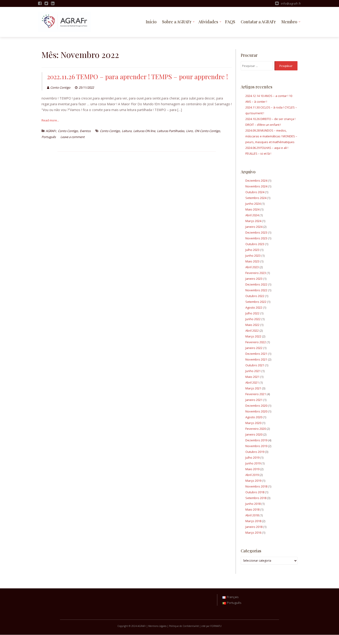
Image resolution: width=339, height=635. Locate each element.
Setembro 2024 (255, 198)
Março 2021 (253, 388)
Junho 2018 (253, 504)
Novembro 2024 (256, 186)
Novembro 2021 (256, 359)
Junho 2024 (253, 204)
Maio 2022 (252, 325)
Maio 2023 (252, 261)
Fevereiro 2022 (255, 342)
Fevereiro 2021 (255, 394)
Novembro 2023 (256, 238)
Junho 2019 (253, 463)
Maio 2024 (252, 209)
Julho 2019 (252, 457)
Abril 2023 (252, 267)
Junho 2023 (253, 255)
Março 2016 (253, 532)
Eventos (85, 131)
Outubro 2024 (254, 192)
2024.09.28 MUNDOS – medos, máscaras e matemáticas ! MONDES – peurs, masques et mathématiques (271, 136)
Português (49, 137)
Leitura (126, 131)
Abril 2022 (252, 330)
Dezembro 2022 (256, 284)
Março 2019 (253, 481)
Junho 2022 (253, 319)
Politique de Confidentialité (184, 626)
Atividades (208, 21)
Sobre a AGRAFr (176, 21)
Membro (289, 21)
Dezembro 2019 (256, 440)
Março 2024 (253, 221)
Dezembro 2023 (256, 232)
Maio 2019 (252, 469)
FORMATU (216, 626)
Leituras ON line (144, 131)
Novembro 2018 (256, 486)
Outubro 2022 (254, 296)
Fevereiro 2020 (255, 429)
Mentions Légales (157, 626)
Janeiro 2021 (253, 400)
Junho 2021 (253, 371)
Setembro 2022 (255, 302)
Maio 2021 (252, 377)
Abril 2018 (252, 515)
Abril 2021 (252, 382)
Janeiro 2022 (253, 348)
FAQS (230, 21)
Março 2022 (253, 336)
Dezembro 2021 (256, 354)
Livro (189, 131)
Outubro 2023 (254, 244)
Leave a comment (72, 137)
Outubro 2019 (254, 452)
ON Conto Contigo (207, 131)
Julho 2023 (252, 250)
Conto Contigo (60, 87)
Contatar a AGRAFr (258, 21)
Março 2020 (253, 423)
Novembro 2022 (256, 290)
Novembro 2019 (256, 446)
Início (151, 21)
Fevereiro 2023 (255, 273)
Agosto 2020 (253, 417)
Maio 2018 (252, 509)
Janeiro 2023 (253, 279)
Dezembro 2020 (256, 405)
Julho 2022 (252, 313)
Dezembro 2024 (256, 180)
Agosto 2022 (253, 307)
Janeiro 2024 (253, 227)
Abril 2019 (252, 475)
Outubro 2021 (254, 365)
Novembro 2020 (256, 411)
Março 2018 (253, 521)
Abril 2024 (252, 215)
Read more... (50, 120)
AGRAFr (51, 131)
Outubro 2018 (254, 492)
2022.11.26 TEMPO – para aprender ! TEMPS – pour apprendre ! (137, 76)
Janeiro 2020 (253, 434)
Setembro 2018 (255, 498)
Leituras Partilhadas (170, 131)
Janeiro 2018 (253, 527)
